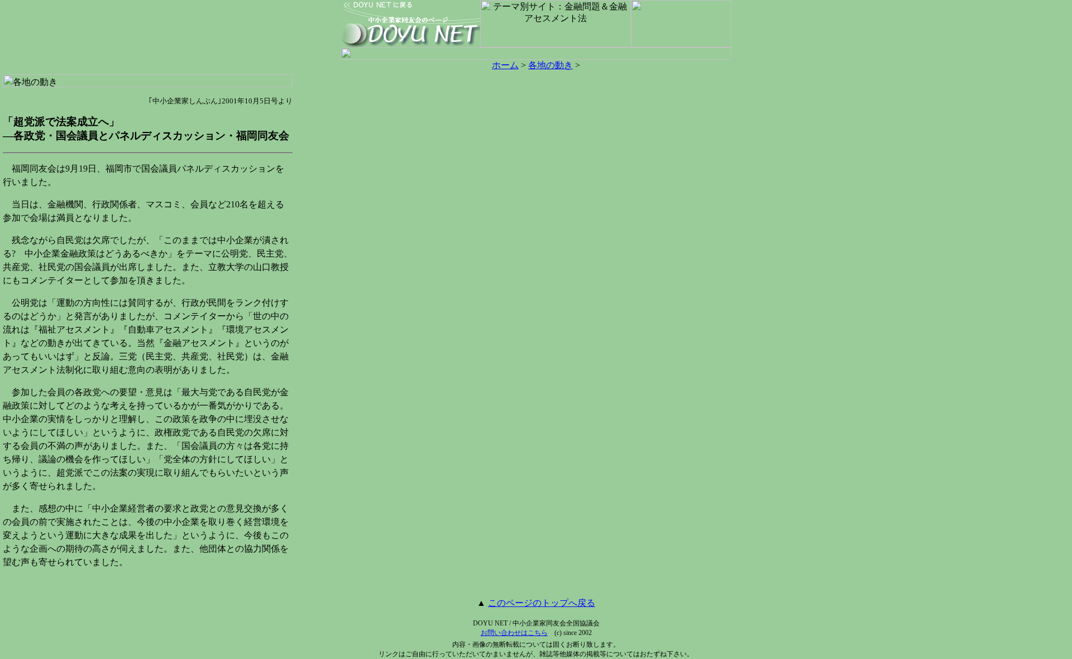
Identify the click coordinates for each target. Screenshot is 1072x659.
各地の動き (550, 65)
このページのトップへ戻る (541, 603)
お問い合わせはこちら (514, 633)
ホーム (505, 65)
